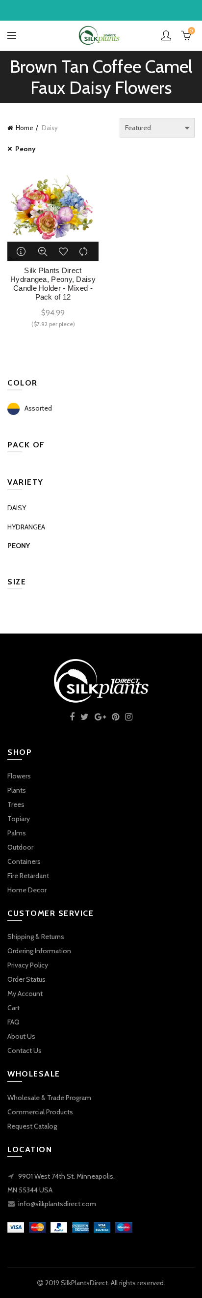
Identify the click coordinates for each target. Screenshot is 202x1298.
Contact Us (24, 1050)
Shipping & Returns (35, 936)
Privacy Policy (27, 965)
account (166, 35)
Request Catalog (32, 1126)
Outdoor (20, 847)
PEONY (18, 545)
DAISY (16, 507)
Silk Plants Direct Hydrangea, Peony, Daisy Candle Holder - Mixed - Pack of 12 (53, 283)
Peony (25, 148)
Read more (22, 251)
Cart (13, 1007)
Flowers (19, 776)
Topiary (18, 818)
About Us (21, 1036)
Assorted (38, 408)
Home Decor (27, 889)
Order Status (26, 979)
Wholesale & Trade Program (49, 1097)
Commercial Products (40, 1111)
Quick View (42, 251)
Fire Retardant (28, 875)
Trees (16, 804)
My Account (25, 993)
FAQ (13, 1022)
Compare (84, 251)
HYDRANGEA (26, 527)
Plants (16, 790)
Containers (24, 861)
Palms (16, 833)
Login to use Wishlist (63, 251)
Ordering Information (39, 950)
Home (24, 128)
